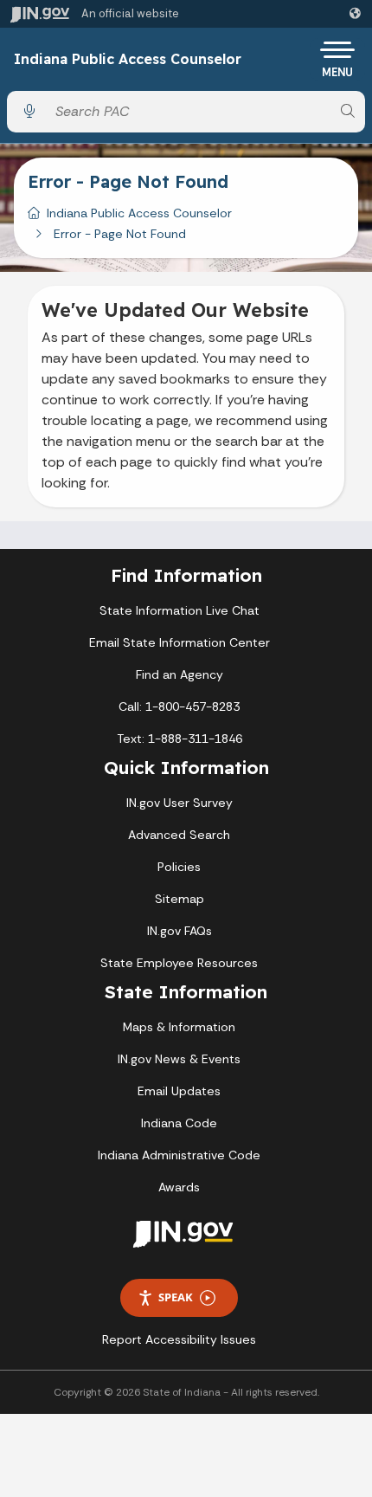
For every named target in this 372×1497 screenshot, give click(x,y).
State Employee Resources (179, 963)
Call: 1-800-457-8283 (179, 706)
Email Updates (179, 1091)
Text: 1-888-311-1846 (179, 738)
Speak (175, 1297)
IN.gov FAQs (179, 931)
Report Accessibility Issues (179, 1339)
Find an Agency (179, 674)
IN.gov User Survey (179, 802)
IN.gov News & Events (179, 1059)
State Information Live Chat (179, 610)
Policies (179, 866)
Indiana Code (179, 1123)
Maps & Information (179, 1027)
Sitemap (179, 899)
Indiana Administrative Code (179, 1155)
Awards (179, 1187)
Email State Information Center (179, 642)
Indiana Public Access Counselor (127, 60)
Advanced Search (179, 834)
